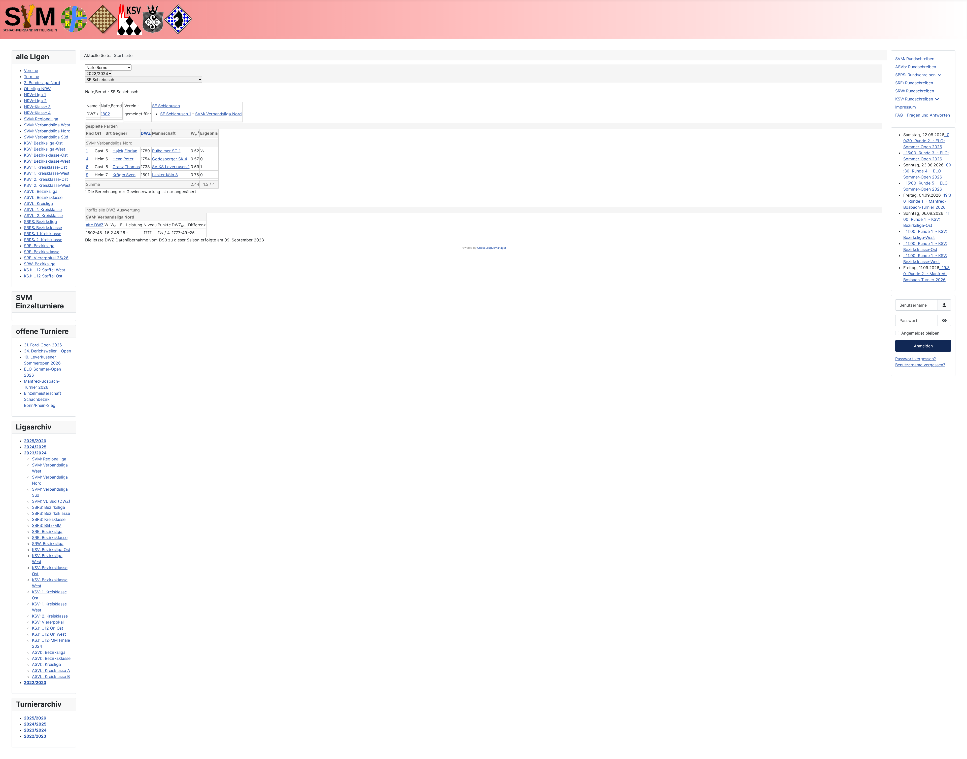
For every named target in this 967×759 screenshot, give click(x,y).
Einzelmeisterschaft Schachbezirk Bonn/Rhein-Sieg (42, 399)
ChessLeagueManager (491, 247)
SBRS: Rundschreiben (915, 74)
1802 (105, 113)
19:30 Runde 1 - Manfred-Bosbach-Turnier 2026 (927, 201)
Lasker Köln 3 (165, 174)
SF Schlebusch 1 (175, 113)
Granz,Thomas (126, 166)
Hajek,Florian (125, 150)
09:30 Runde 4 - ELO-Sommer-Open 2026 (927, 170)
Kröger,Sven (124, 174)
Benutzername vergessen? (920, 364)
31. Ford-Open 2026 (43, 344)
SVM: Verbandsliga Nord (218, 113)
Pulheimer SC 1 (166, 150)
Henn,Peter (123, 158)
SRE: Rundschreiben (914, 82)
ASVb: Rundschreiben (915, 66)
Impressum (905, 107)
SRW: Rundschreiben (914, 90)
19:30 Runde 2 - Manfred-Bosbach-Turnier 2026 (926, 273)
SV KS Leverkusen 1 (171, 166)
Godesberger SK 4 (169, 158)
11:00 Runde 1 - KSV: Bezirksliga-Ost (926, 219)
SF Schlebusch (166, 105)
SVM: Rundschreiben (914, 58)
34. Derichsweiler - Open (47, 350)
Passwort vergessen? (915, 358)
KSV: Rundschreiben (914, 98)
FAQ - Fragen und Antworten (922, 115)
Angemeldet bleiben (920, 333)
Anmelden (923, 345)
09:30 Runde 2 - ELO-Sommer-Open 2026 (926, 140)
